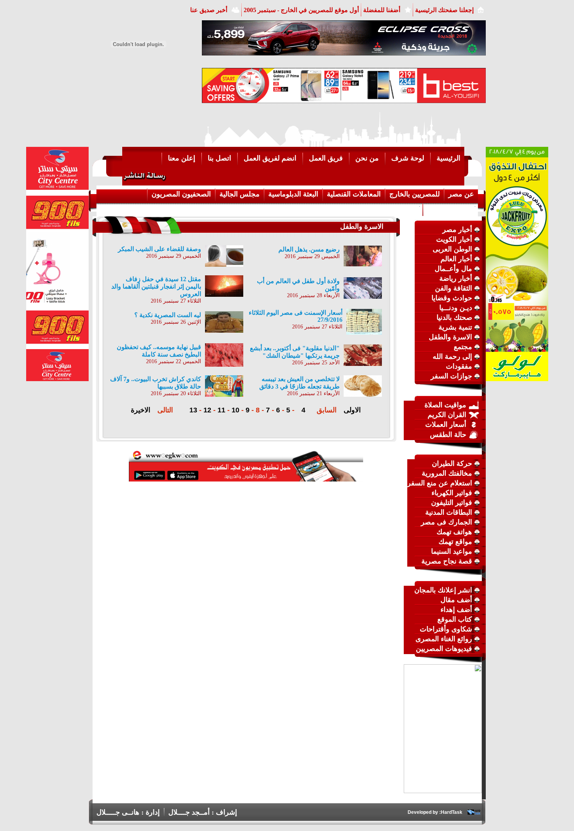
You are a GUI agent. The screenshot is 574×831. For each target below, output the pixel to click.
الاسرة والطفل (450, 337)
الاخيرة (140, 410)
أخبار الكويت (454, 239)
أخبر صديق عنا (208, 10)
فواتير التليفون (451, 502)
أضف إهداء (456, 609)
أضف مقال (456, 600)
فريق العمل (326, 158)
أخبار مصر (457, 230)
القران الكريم (447, 415)
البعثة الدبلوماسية (293, 194)
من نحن (367, 158)
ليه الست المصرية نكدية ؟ (167, 315)
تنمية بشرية (455, 327)
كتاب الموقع (454, 619)
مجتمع (463, 347)
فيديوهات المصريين (444, 649)
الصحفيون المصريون (181, 194)
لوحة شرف (407, 158)
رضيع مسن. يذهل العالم (309, 249)
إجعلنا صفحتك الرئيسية (444, 10)
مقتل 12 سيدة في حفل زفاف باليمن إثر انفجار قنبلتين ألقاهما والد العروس (156, 286)
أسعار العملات (445, 424)
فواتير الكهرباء (451, 493)
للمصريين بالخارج (414, 194)
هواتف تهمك (454, 532)
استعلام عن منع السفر (439, 483)
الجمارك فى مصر (446, 522)
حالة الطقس (448, 435)
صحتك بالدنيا (454, 317)
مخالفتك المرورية (447, 473)
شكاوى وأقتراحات (446, 629)
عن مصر (461, 194)
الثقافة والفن (453, 288)
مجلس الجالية (239, 194)
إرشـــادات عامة (450, 209)
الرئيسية (448, 158)
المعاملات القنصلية (354, 194)
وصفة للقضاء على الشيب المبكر (159, 249)
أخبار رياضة (455, 278)
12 (207, 410)
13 (193, 410)
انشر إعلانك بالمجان (443, 590)
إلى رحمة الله (452, 356)
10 (235, 410)
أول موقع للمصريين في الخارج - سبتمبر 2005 (301, 10)
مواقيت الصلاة (445, 405)
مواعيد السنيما (451, 551)
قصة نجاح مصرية (446, 561)
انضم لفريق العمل (270, 158)
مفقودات (459, 366)
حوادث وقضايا (451, 298)
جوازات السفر (451, 376)
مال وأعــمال (453, 269)
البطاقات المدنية (448, 512)
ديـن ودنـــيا (455, 308)
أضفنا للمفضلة (381, 10)
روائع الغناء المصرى (443, 639)
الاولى (352, 410)
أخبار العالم (456, 259)
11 (221, 410)
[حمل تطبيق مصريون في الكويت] (246, 479)
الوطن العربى (452, 249)
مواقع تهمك (455, 542)
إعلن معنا (181, 158)
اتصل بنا (219, 158)
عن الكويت (403, 209)
